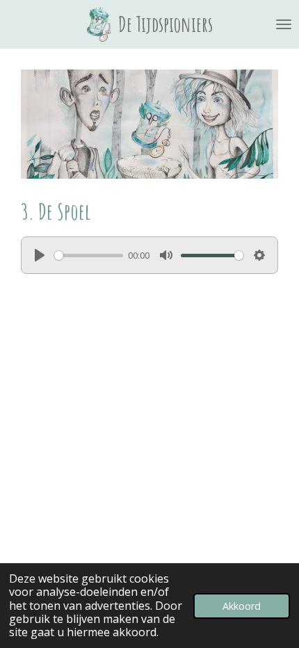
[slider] (88, 255)
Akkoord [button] (242, 606)
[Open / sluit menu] (283, 24)
